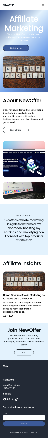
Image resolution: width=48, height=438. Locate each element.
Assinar (24, 424)
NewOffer (8, 4)
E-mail (6, 413)
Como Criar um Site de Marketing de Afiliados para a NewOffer (24, 296)
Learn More (16, 129)
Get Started (16, 48)
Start (24, 352)
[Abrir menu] (43, 4)
